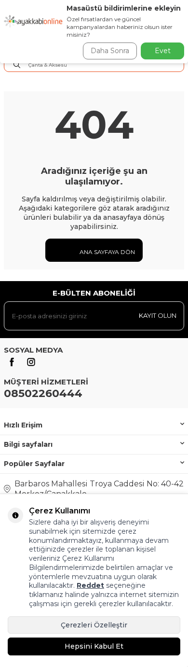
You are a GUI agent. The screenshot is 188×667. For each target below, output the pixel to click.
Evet (163, 50)
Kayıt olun (157, 315)
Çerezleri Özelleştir (94, 625)
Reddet (90, 585)
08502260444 (43, 393)
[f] (11, 362)
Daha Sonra (110, 50)
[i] (31, 362)
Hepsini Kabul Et (94, 646)
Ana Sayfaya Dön (106, 251)
